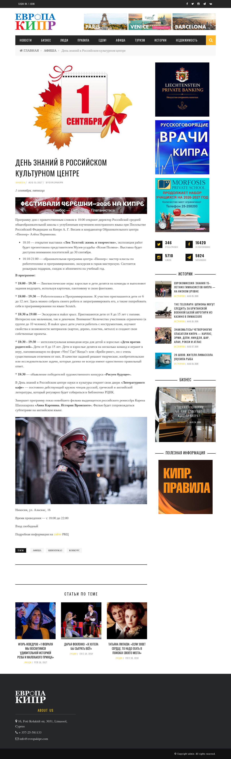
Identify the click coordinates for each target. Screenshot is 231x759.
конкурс (74, 550)
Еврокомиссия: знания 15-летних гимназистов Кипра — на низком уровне (194, 287)
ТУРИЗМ (140, 40)
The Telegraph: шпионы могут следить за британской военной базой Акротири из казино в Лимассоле (194, 310)
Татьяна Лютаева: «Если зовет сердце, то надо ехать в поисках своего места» (127, 648)
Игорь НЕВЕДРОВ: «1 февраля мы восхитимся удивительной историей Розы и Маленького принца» (35, 650)
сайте (58, 534)
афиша (37, 550)
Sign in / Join (26, 4)
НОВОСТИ (26, 40)
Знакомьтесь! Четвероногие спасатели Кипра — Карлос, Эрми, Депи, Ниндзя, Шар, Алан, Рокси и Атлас (193, 335)
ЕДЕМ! (102, 40)
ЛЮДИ (64, 40)
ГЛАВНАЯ (31, 50)
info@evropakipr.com (33, 738)
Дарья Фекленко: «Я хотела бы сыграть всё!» (81, 646)
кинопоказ (55, 550)
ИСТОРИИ (160, 40)
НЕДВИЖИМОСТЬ (186, 40)
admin (191, 753)
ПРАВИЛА (83, 40)
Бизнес (46, 40)
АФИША (120, 40)
